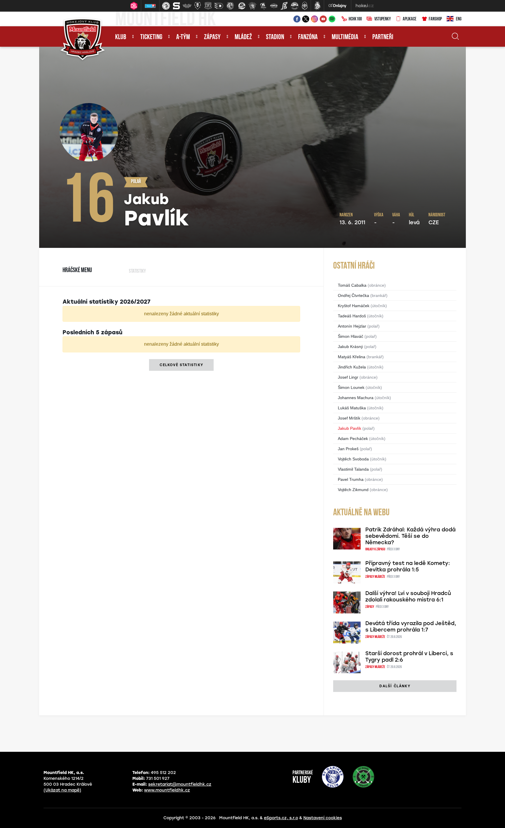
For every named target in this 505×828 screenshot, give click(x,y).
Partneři (382, 37)
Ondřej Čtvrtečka (353, 295)
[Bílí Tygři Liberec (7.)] (230, 6)
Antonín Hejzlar (352, 326)
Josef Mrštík (349, 418)
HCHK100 (355, 19)
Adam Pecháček (353, 438)
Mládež (243, 37)
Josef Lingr (348, 377)
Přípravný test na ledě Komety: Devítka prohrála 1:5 (407, 566)
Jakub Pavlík (349, 428)
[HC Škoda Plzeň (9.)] (252, 6)
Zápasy (212, 37)
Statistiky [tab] (137, 271)
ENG (458, 19)
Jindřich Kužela (352, 367)
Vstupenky (382, 19)
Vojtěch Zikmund (353, 489)
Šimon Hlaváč (350, 336)
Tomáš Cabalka (352, 285)
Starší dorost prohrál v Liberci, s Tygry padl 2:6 (409, 656)
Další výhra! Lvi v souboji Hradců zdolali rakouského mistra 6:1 (408, 596)
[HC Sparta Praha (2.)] (176, 6)
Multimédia (345, 37)
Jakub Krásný (350, 346)
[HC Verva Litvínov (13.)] (294, 6)
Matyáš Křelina (351, 356)
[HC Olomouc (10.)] (263, 6)
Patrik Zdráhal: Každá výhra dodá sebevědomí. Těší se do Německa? (410, 536)
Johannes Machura (355, 397)
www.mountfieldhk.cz (167, 790)
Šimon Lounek (351, 387)
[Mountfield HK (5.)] (208, 6)
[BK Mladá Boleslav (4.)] (197, 6)
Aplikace (409, 19)
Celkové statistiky (181, 365)
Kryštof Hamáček (353, 305)
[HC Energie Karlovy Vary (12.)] (284, 6)
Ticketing (151, 37)
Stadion (275, 37)
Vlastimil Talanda (353, 469)
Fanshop (435, 19)
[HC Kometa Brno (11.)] (273, 6)
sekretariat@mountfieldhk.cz (179, 784)
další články (394, 686)
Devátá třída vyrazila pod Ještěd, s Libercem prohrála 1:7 (410, 626)
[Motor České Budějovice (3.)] (187, 6)
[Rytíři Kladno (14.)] (304, 6)
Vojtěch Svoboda (353, 459)
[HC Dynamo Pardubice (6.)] (218, 6)
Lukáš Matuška (352, 408)
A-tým (183, 37)
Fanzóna (308, 37)
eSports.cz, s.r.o (281, 817)
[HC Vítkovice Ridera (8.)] (242, 6)
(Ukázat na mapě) (62, 790)
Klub (120, 37)
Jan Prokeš (348, 448)
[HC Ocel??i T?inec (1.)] (166, 6)
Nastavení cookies (322, 817)
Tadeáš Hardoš (352, 316)
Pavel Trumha (351, 479)
